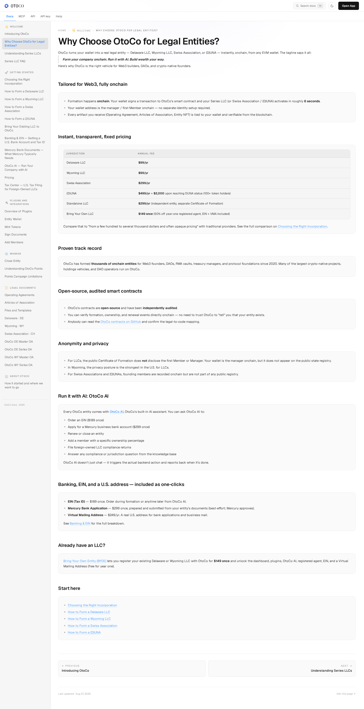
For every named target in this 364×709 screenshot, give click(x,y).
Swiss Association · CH (20, 334)
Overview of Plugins (18, 211)
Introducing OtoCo (17, 34)
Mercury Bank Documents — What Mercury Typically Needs (24, 154)
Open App (348, 6)
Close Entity (12, 261)
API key (45, 16)
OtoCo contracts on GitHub (120, 322)
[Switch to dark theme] (332, 6)
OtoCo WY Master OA (19, 357)
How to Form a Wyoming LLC (24, 99)
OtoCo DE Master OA (19, 341)
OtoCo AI (116, 412)
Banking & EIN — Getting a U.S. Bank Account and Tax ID (25, 140)
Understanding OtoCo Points (23, 268)
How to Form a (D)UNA (20, 119)
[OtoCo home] (14, 6)
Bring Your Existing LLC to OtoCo (22, 128)
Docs (9, 16)
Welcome (81, 30)
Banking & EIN (80, 523)
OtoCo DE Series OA (18, 349)
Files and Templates (18, 310)
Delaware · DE (14, 318)
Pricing (9, 177)
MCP (22, 16)
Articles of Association (19, 302)
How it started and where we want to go (24, 385)
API (33, 16)
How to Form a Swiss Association (19, 109)
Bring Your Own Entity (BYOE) (84, 561)
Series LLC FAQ (15, 61)
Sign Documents (16, 234)
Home (62, 30)
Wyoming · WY (14, 326)
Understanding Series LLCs (23, 53)
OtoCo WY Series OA (18, 365)
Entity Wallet (13, 219)
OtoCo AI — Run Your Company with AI (19, 168)
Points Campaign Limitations (23, 276)
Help (59, 16)
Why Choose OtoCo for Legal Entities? (24, 43)
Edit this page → (346, 694)
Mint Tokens (12, 227)
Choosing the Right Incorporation (17, 81)
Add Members (14, 242)
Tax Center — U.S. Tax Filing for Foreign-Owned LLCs (23, 187)
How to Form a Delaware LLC (24, 91)
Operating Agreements (19, 295)
